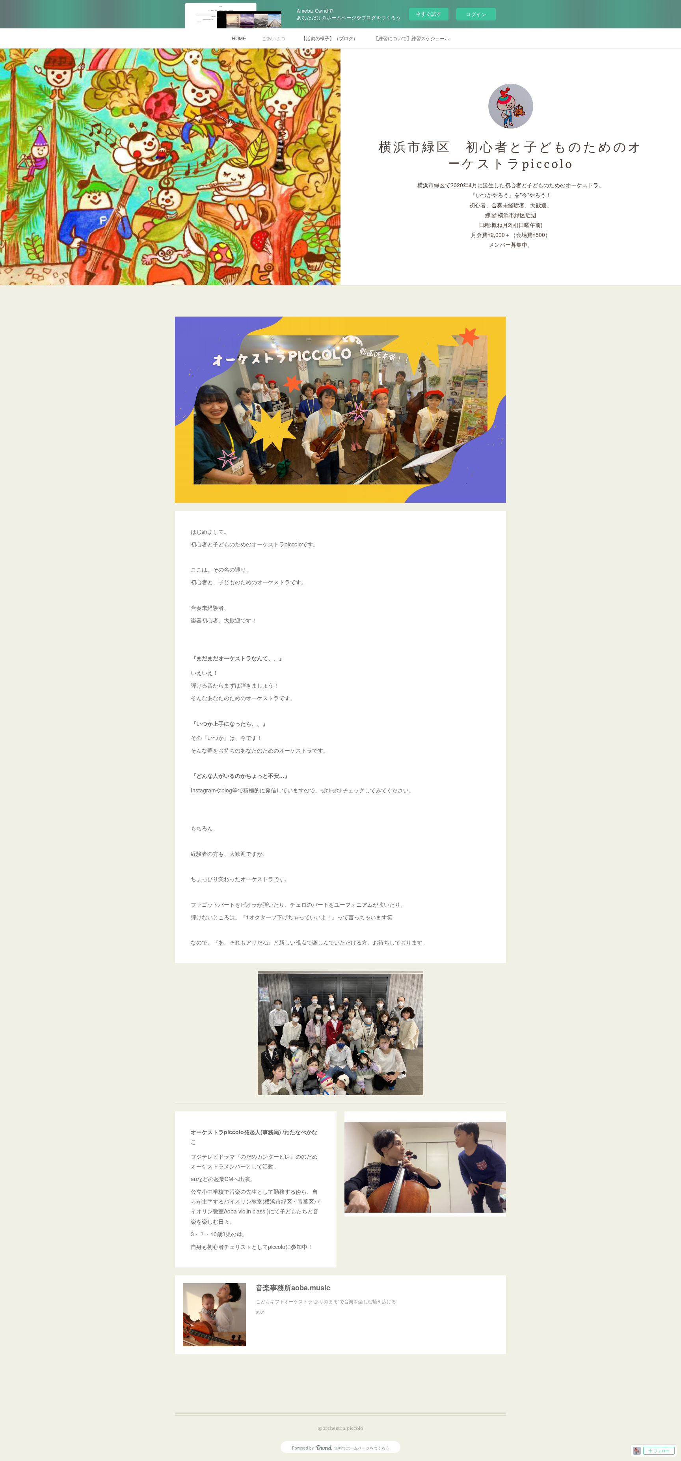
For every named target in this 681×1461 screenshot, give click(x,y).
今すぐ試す (428, 13)
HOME (239, 38)
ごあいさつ (273, 38)
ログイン (476, 14)
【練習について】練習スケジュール (411, 38)
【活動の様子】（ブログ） (329, 38)
